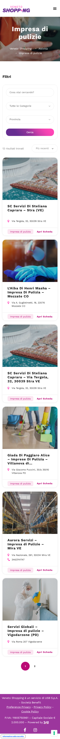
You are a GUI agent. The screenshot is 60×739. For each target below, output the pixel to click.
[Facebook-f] (25, 730)
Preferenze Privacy (18, 707)
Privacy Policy (42, 707)
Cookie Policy (30, 711)
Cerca (30, 132)
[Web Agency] (46, 722)
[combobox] (45, 148)
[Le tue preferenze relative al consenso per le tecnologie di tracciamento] (54, 733)
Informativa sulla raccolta (13, 736)
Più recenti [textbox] (42, 148)
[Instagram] (35, 730)
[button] (55, 8)
